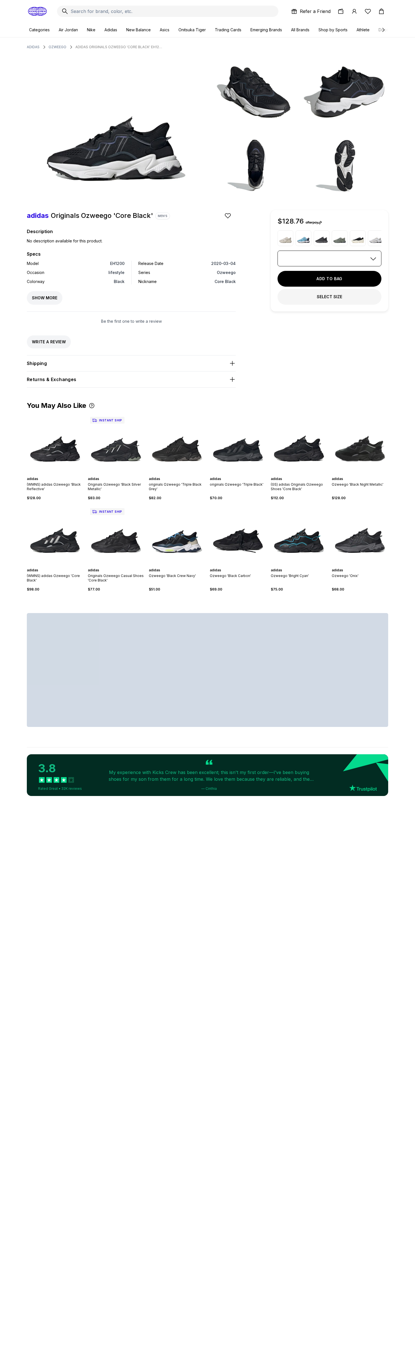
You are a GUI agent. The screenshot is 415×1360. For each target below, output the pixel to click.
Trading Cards (228, 29)
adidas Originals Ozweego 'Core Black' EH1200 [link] (119, 47)
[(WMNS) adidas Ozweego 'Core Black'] (55, 534)
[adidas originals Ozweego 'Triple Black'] (238, 443)
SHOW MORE (44, 297)
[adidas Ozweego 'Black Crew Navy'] (177, 534)
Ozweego (57, 47)
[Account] (354, 11)
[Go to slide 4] (56, 473)
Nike (91, 29)
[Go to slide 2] (51, 473)
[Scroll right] (383, 30)
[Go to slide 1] (49, 473)
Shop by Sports (333, 29)
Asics (164, 29)
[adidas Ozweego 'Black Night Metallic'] (360, 443)
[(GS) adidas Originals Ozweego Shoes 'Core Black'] (299, 443)
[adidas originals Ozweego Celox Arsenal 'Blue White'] (303, 238)
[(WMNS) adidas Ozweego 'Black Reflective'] (55, 443)
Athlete (363, 29)
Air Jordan (68, 29)
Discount (387, 29)
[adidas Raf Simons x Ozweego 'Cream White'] (358, 238)
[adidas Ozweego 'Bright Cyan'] (299, 534)
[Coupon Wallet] (340, 11)
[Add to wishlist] (228, 215)
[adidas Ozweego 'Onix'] (321, 238)
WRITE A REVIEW (49, 341)
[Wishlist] (367, 11)
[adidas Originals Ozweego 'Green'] (340, 238)
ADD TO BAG (329, 278)
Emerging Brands (266, 29)
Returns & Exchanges (52, 379)
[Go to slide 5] (58, 473)
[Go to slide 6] (60, 473)
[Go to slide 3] (53, 473)
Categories (39, 29)
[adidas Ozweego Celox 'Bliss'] (285, 238)
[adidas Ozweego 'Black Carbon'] (238, 534)
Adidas (110, 29)
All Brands (300, 29)
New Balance (138, 29)
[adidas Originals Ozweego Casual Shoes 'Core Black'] (116, 534)
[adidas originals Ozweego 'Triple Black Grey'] (177, 443)
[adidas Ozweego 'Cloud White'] (376, 238)
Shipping (37, 363)
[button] (91, 405)
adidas (33, 47)
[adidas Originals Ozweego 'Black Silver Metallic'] (116, 443)
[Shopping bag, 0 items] (381, 11)
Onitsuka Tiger (192, 29)
